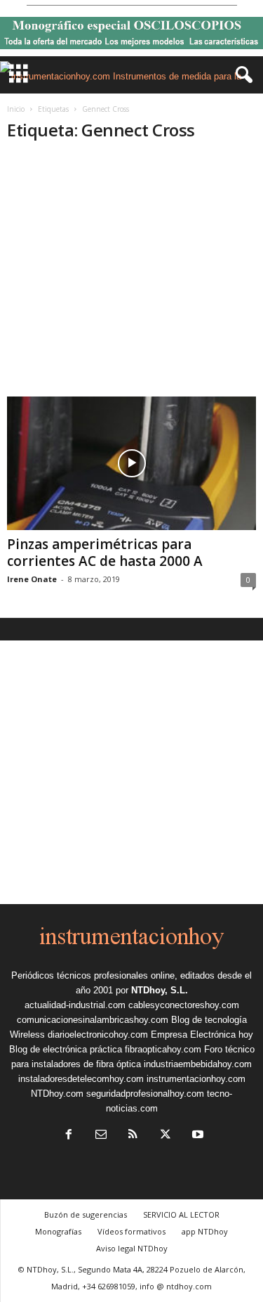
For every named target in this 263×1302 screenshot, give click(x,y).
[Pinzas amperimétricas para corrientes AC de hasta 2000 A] (131, 463)
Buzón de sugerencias (85, 1214)
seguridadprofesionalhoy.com (145, 1093)
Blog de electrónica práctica (65, 1049)
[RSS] (133, 1135)
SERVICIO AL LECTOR (181, 1214)
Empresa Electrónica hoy (202, 1034)
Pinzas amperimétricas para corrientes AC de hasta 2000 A (105, 552)
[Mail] (101, 1135)
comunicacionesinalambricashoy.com (92, 1019)
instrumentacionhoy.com (196, 1079)
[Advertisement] (131, 275)
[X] (165, 1135)
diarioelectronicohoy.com (98, 1034)
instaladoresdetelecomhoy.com (81, 1079)
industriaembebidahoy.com (198, 1064)
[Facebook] (69, 1135)
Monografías (58, 1231)
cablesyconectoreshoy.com (183, 1005)
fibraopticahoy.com (163, 1049)
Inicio (16, 109)
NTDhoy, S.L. (159, 990)
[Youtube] (196, 1135)
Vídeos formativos (131, 1231)
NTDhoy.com (57, 1093)
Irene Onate (32, 579)
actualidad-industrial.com (75, 1005)
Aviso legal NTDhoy (132, 1248)
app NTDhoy (205, 1231)
